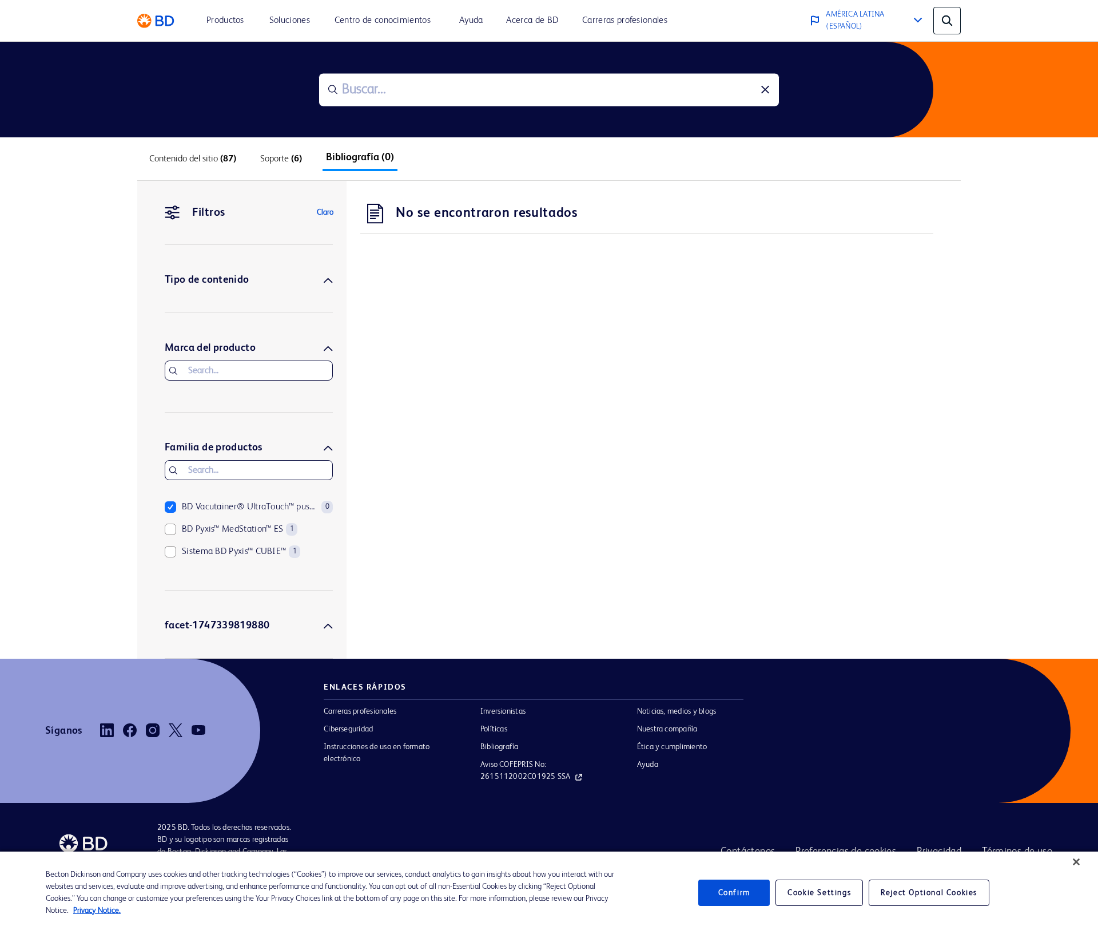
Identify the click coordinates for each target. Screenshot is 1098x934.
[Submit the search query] (333, 90)
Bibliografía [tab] (360, 157)
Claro (325, 212)
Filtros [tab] (208, 213)
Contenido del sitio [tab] (192, 159)
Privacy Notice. (97, 911)
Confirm (734, 893)
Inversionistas (503, 711)
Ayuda (647, 765)
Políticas (493, 729)
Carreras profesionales (360, 711)
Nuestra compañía (667, 729)
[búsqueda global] (947, 20)
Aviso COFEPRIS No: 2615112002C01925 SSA (525, 771)
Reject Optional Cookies (929, 893)
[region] (549, 893)
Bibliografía (499, 747)
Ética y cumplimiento (672, 747)
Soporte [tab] (281, 159)
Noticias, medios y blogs (677, 711)
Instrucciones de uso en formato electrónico (376, 753)
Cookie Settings (819, 893)
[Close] (1076, 861)
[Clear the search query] (765, 90)
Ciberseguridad (348, 729)
